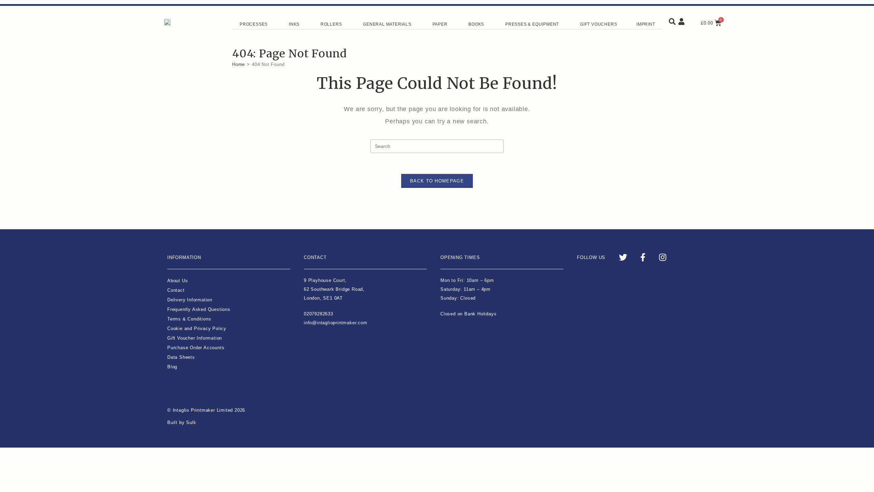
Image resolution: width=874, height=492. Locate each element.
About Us (177, 280)
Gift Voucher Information (194, 338)
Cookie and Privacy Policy (196, 328)
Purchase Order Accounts (195, 347)
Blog (172, 366)
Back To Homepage (437, 180)
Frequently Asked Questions (198, 309)
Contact (176, 290)
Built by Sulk (181, 422)
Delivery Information (189, 299)
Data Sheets (181, 357)
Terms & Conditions (189, 319)
